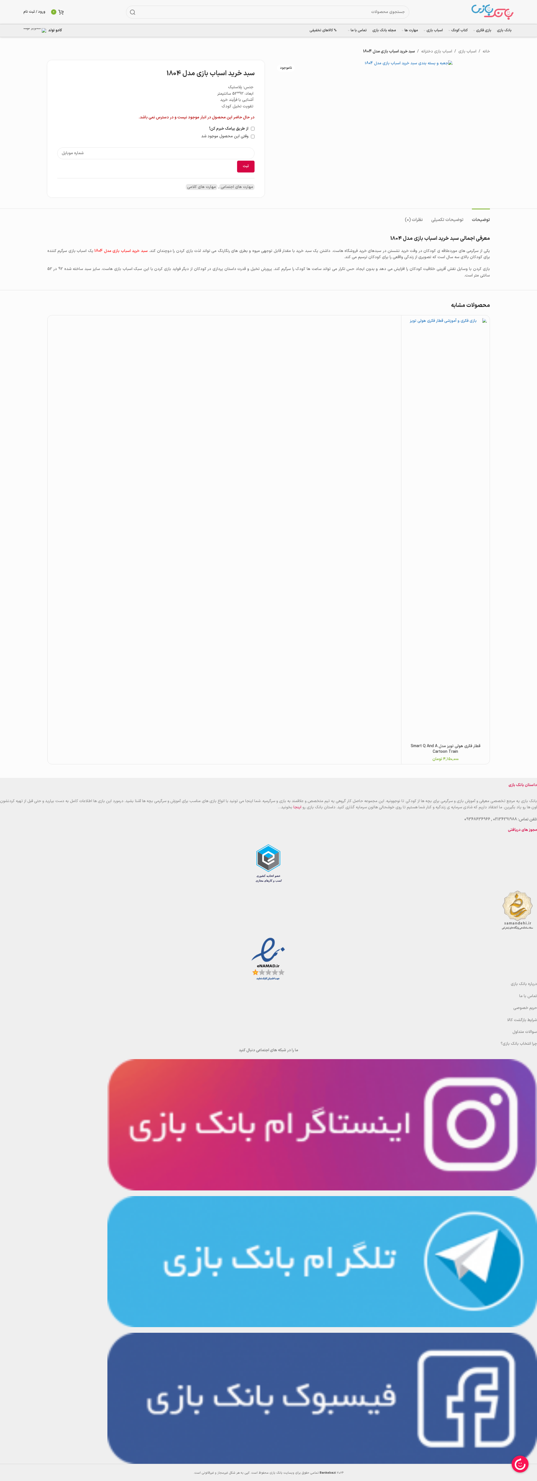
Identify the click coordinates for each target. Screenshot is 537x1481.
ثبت (246, 166)
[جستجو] (132, 12)
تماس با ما (528, 996)
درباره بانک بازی (524, 984)
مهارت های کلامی (201, 187)
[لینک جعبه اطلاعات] (46, 30)
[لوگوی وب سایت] (492, 12)
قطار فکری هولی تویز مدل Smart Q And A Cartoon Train (445, 749)
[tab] (481, 217)
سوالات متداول (524, 1032)
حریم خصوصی (525, 1008)
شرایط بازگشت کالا (522, 1020)
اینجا (297, 807)
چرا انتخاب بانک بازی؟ (519, 1044)
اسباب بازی (467, 51)
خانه (486, 51)
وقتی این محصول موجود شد (225, 136)
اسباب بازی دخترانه (436, 51)
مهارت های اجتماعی (237, 187)
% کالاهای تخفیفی (323, 30)
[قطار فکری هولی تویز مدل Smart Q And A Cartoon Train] (445, 529)
